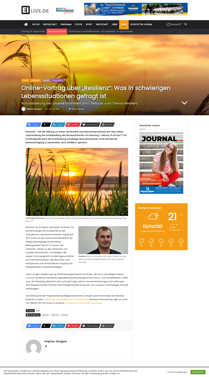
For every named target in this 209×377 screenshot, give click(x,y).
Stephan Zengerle (34, 109)
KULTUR (35, 24)
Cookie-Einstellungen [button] (177, 372)
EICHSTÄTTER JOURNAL (141, 24)
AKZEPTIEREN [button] (198, 372)
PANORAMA (66, 24)
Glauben (36, 80)
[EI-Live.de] (47, 10)
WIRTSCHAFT (102, 24)
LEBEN (114, 24)
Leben (46, 80)
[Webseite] (46, 346)
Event (36, 40)
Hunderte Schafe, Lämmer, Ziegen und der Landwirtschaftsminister (99, 31)
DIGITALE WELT (50, 24)
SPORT (89, 24)
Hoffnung (55, 315)
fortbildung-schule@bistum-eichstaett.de (65, 299)
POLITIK (78, 24)
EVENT (124, 24)
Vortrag (64, 315)
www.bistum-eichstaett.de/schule (83, 302)
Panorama (58, 80)
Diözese (45, 315)
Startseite (27, 40)
